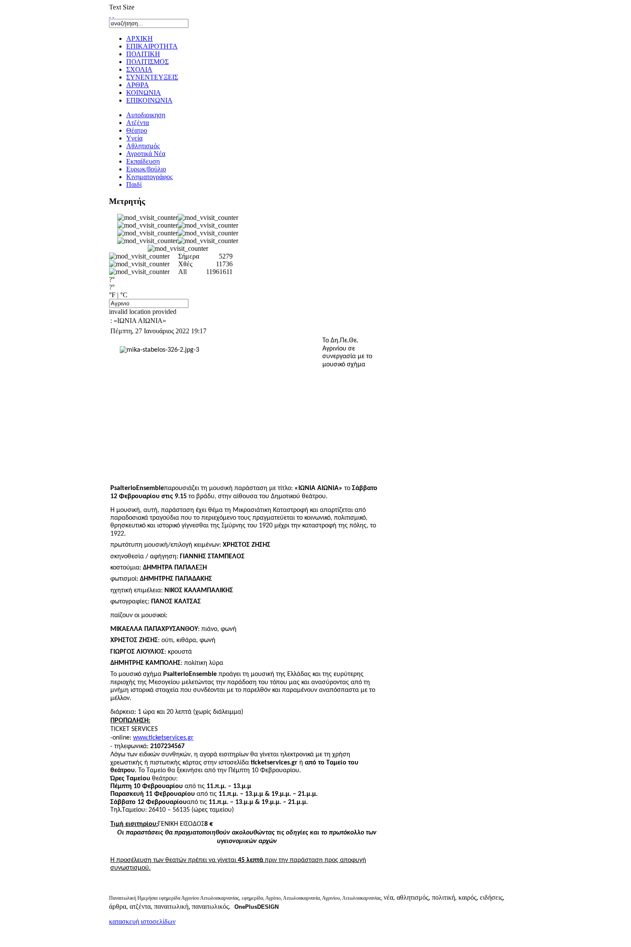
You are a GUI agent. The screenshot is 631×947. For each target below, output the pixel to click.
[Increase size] (110, 14)
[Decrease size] (113, 14)
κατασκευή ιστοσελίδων (142, 921)
